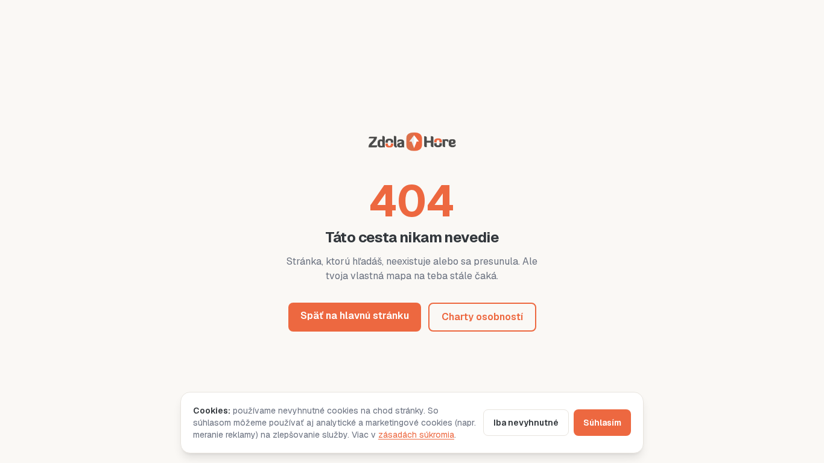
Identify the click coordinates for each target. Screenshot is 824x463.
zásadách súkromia (416, 434)
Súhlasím (602, 422)
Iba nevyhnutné (526, 422)
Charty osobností (482, 316)
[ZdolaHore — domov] (412, 144)
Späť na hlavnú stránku (354, 315)
